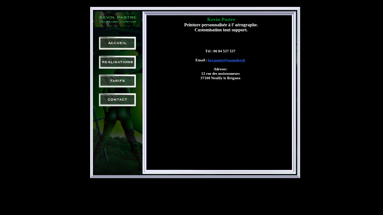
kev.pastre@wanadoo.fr (226, 60)
